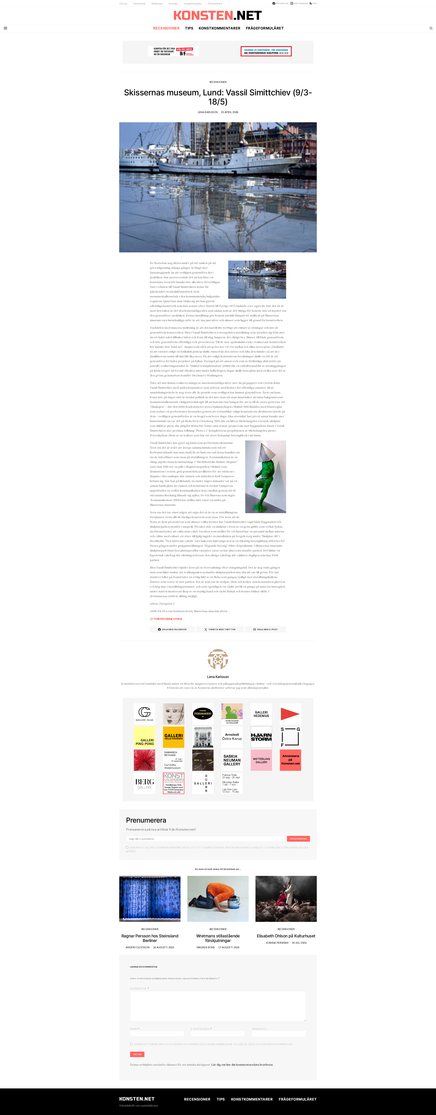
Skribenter (157, 3)
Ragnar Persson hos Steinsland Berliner (149, 938)
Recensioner (166, 28)
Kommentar (138, 988)
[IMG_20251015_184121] (173, 51)
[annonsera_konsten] (290, 760)
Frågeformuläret (265, 28)
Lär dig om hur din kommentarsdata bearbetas (242, 1064)
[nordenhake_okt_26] (232, 783)
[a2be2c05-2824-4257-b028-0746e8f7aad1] (232, 713)
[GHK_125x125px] (173, 736)
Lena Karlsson (208, 112)
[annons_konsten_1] (290, 713)
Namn (134, 1028)
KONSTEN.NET (137, 1099)
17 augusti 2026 (228, 947)
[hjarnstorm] (261, 736)
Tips (189, 28)
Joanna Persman (277, 942)
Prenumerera (215, 3)
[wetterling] (261, 760)
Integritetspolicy (193, 3)
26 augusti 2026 (163, 947)
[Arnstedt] (232, 736)
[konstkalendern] (173, 783)
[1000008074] (232, 760)
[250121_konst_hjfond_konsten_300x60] (266, 51)
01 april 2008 (229, 112)
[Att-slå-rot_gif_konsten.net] (203, 760)
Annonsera (139, 3)
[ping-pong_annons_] (144, 736)
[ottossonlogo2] (203, 713)
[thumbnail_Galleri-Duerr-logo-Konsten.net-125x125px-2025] (203, 783)
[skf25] (203, 736)
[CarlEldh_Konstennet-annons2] (173, 760)
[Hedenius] (261, 713)
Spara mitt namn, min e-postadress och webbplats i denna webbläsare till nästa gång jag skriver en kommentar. (213, 1044)
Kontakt (173, 3)
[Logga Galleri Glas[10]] (144, 713)
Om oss (123, 3)
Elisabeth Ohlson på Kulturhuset (286, 935)
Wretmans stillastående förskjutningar (218, 938)
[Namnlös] (144, 760)
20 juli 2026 (299, 942)
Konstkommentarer (219, 28)
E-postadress (201, 1028)
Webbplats (259, 1028)
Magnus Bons (206, 947)
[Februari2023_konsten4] (144, 783)
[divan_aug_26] (173, 713)
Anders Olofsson (138, 947)
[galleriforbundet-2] (290, 736)
